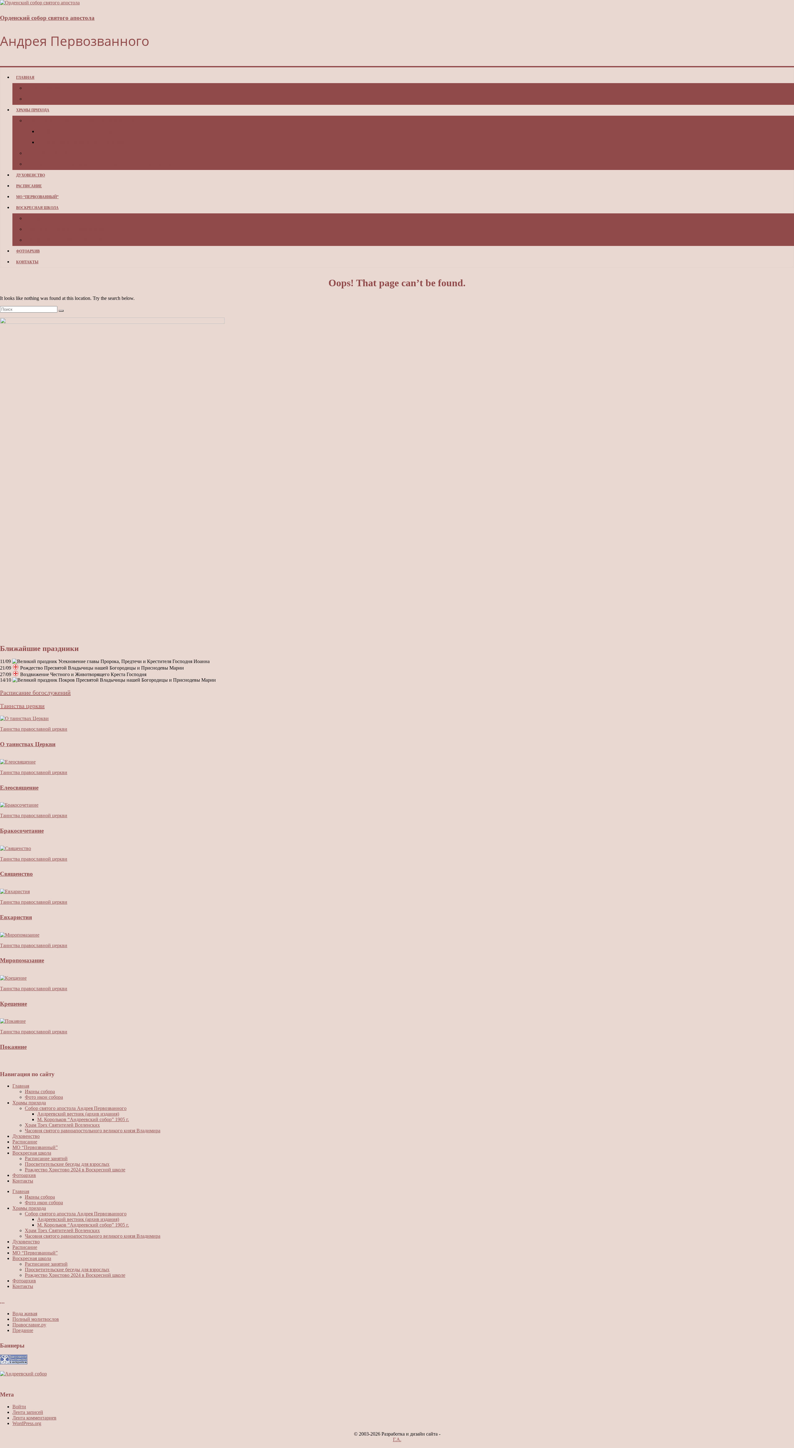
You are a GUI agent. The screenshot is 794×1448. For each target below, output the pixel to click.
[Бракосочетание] (19, 805)
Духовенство (30, 175)
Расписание (29, 186)
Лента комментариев (34, 1417)
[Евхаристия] (15, 891)
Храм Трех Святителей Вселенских (67, 153)
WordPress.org (26, 1423)
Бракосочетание (22, 830)
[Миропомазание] (19, 935)
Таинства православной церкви (33, 729)
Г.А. (397, 1439)
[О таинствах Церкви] (24, 718)
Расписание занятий (51, 218)
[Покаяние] (13, 1021)
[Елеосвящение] (18, 761)
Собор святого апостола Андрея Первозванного (81, 121)
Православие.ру (29, 1324)
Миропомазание (22, 960)
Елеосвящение (19, 787)
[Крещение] (13, 978)
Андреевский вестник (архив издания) (82, 132)
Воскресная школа (37, 208)
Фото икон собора (48, 99)
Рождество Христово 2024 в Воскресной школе (79, 240)
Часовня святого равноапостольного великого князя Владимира (101, 164)
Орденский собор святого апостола (47, 18)
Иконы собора (44, 88)
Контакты (27, 262)
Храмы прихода (32, 110)
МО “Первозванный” (37, 197)
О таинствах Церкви (28, 744)
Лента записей (27, 1412)
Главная (25, 77)
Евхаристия (16, 917)
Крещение (13, 1003)
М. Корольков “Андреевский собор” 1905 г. (85, 142)
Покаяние (13, 1047)
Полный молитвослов (35, 1319)
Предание (22, 1330)
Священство (16, 874)
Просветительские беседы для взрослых (74, 229)
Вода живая (24, 1313)
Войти (19, 1406)
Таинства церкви (22, 705)
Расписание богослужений (35, 692)
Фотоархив (28, 251)
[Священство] (15, 848)
